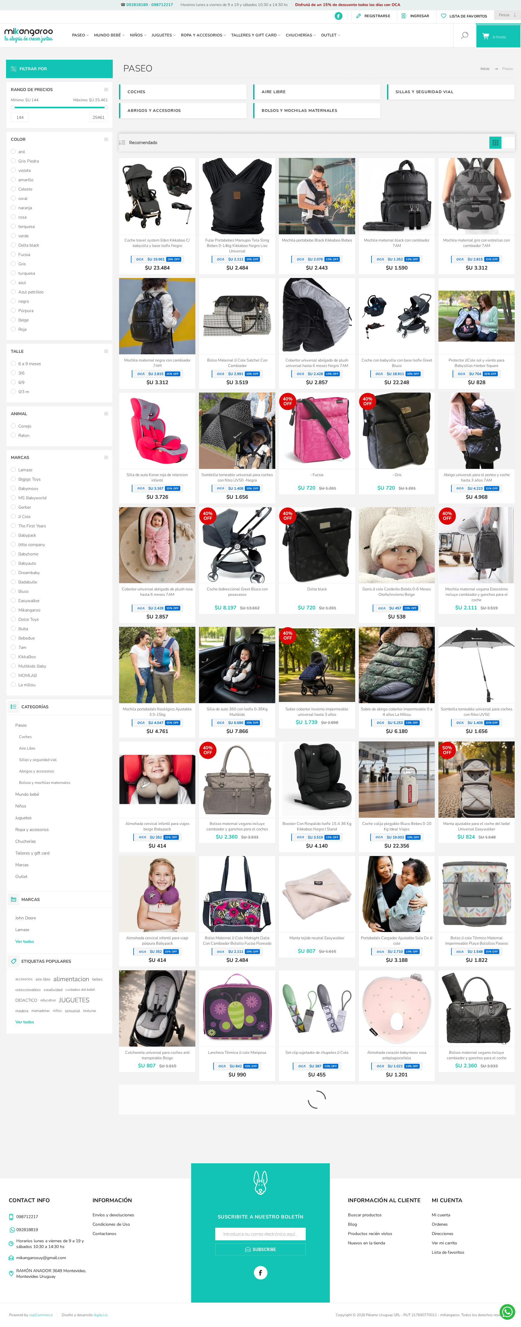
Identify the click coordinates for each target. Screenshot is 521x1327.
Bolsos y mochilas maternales (299, 110)
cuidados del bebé (80, 989)
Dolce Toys (28, 619)
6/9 (21, 382)
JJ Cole (24, 517)
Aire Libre (274, 92)
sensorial (72, 1010)
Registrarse (377, 16)
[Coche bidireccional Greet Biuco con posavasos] (237, 561)
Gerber (24, 507)
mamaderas (40, 1010)
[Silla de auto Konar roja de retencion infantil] (157, 448)
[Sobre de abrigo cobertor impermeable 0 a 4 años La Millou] (397, 682)
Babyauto (27, 563)
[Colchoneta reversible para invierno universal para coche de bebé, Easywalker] (157, 1136)
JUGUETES (74, 1000)
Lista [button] (509, 143)
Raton (24, 435)
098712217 (162, 5)
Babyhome (28, 554)
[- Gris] (397, 443)
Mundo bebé (27, 794)
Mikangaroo (29, 610)
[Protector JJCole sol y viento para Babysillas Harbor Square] (476, 333)
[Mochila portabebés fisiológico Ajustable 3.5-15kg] (157, 682)
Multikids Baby (32, 666)
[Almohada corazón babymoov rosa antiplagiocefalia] (397, 1025)
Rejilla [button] (495, 143)
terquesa (26, 226)
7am (22, 647)
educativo (48, 1000)
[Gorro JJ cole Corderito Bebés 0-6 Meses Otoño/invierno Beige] (397, 565)
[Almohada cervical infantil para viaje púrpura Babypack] (157, 911)
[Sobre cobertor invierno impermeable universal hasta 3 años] (317, 678)
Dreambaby (29, 573)
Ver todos (24, 941)
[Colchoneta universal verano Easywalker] (237, 1250)
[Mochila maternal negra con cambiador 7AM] (157, 333)
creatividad (53, 989)
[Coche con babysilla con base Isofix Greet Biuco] (397, 333)
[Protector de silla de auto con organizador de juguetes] (476, 1254)
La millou (27, 685)
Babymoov (28, 488)
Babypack (27, 535)
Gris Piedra (28, 161)
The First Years (32, 526)
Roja (22, 329)
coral (22, 198)
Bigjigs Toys (29, 479)
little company (31, 545)
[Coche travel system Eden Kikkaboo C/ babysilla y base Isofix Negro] (157, 216)
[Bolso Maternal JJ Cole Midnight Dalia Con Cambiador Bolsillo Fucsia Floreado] (237, 911)
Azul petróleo (31, 292)
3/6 (21, 373)
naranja (25, 208)
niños (57, 1010)
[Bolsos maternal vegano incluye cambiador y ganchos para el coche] (476, 1021)
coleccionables (28, 989)
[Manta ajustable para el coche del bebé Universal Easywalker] (476, 792)
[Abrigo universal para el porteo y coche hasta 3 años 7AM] (476, 448)
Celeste (25, 189)
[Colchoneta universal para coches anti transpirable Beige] (157, 1021)
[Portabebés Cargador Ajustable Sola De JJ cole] (397, 911)
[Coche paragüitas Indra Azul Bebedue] (157, 1254)
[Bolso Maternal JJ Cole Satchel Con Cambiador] (237, 333)
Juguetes (23, 818)
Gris (22, 264)
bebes (97, 979)
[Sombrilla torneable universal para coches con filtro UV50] (476, 682)
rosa (22, 217)
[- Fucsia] (317, 443)
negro (23, 301)
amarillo (25, 180)
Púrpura (25, 311)
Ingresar (419, 16)
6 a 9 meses (29, 364)
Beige (23, 320)
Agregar (150, 219)
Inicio (485, 68)
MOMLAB (27, 675)
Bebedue (26, 638)
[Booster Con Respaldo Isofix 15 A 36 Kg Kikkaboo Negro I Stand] (317, 796)
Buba (23, 629)
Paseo (21, 725)
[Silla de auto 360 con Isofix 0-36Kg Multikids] (237, 682)
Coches (136, 92)
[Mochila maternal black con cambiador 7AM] (397, 216)
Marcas (22, 865)
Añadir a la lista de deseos (164, 219)
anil (21, 152)
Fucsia (24, 255)
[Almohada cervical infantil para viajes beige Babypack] (157, 796)
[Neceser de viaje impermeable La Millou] (317, 1254)
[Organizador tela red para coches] (397, 1250)
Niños (20, 806)
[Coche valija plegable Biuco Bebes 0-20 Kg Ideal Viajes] (397, 796)
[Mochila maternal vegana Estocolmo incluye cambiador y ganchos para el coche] (476, 561)
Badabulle (27, 582)
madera (21, 1010)
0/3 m (23, 392)
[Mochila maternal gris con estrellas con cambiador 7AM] (476, 216)
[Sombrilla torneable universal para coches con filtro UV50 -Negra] (237, 448)
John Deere (25, 918)
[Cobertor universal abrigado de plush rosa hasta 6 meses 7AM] (157, 565)
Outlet (21, 877)
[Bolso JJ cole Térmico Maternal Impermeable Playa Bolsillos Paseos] (476, 911)
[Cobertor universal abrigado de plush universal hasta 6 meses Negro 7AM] (317, 333)
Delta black (28, 245)
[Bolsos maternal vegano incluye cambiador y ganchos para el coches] (237, 792)
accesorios (24, 979)
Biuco (23, 591)
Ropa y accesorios (32, 830)
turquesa (26, 273)
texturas (89, 1010)
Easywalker (29, 601)
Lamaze (25, 470)
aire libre (43, 979)
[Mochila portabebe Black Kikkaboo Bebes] (317, 216)
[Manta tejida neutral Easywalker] (317, 907)
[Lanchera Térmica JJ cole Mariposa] (237, 1025)
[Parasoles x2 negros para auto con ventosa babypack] (317, 1140)
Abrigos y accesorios (154, 110)
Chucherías (25, 841)
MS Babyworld (32, 498)
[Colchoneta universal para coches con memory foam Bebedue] (237, 1136)
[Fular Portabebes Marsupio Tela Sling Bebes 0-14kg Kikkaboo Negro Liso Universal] (237, 216)
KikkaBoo (27, 657)
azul (22, 283)
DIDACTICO (26, 1000)
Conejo (24, 426)
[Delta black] (317, 561)
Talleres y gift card (32, 853)
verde (23, 236)
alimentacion (71, 979)
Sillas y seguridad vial (424, 92)
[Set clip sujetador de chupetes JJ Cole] (317, 1025)
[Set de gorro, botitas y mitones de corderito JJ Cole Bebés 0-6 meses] (397, 1140)
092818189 (137, 5)
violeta (24, 170)
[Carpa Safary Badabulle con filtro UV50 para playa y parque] (476, 1140)
